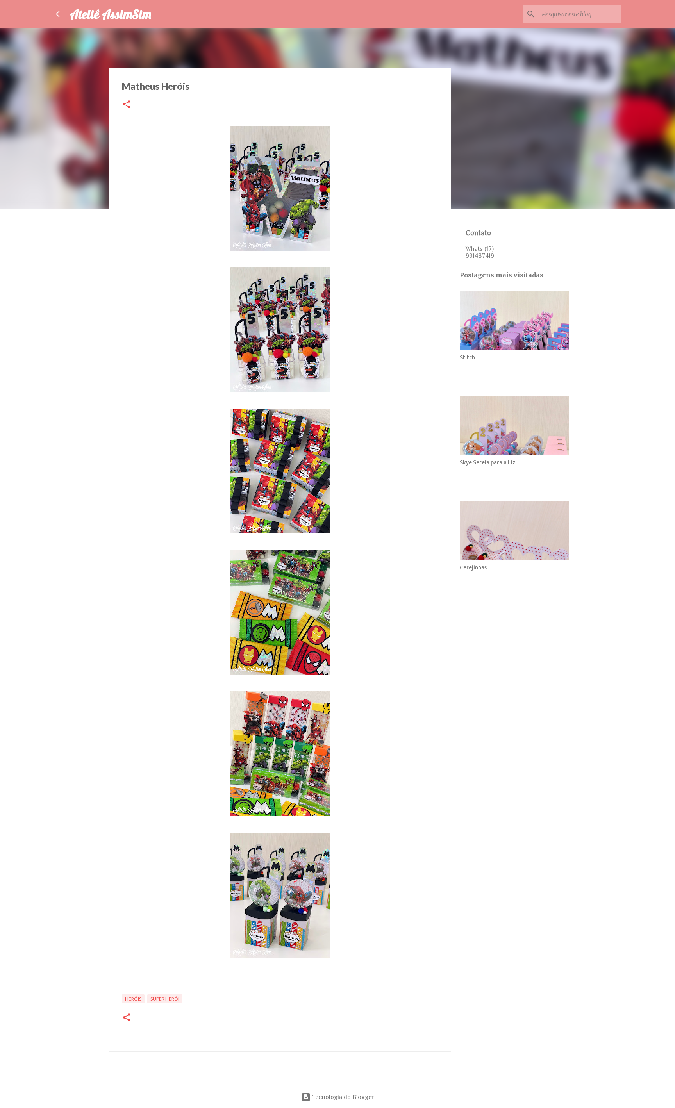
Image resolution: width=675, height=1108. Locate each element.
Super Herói (164, 999)
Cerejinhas (473, 567)
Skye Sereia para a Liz (488, 462)
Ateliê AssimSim (110, 14)
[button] (126, 105)
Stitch (467, 357)
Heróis (133, 999)
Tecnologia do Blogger (342, 1097)
